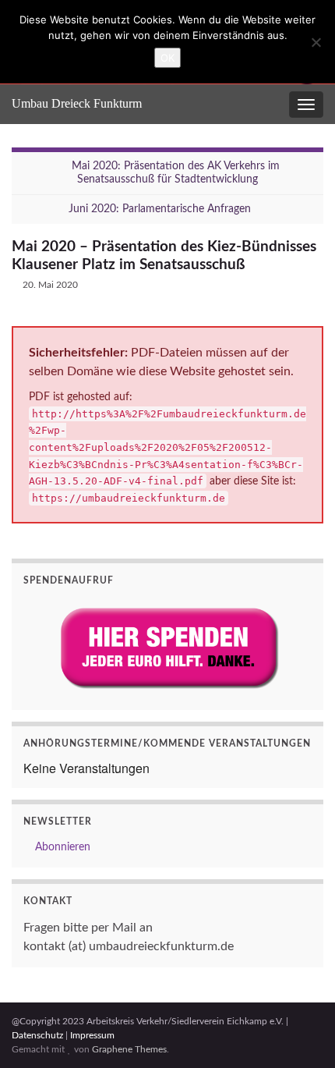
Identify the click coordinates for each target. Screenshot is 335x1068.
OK (167, 57)
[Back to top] (299, 1032)
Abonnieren (61, 847)
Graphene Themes (129, 1049)
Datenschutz (37, 1035)
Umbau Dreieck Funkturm (77, 103)
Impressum (92, 1035)
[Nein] (315, 42)
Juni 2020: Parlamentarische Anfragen (160, 209)
